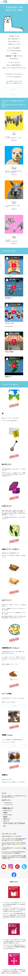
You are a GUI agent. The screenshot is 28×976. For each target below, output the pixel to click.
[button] (1, 2)
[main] (14, 8)
